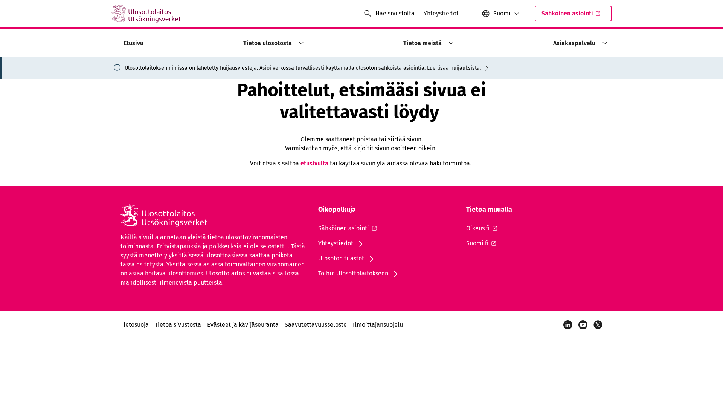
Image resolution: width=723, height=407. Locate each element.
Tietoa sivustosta (178, 324)
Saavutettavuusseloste (316, 324)
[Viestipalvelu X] (597, 324)
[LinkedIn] (567, 324)
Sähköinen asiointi (567, 13)
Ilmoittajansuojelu (378, 324)
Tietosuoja (134, 324)
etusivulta (314, 163)
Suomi (502, 13)
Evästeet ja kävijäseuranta (243, 324)
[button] (300, 43)
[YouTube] (582, 324)
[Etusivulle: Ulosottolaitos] (146, 14)
